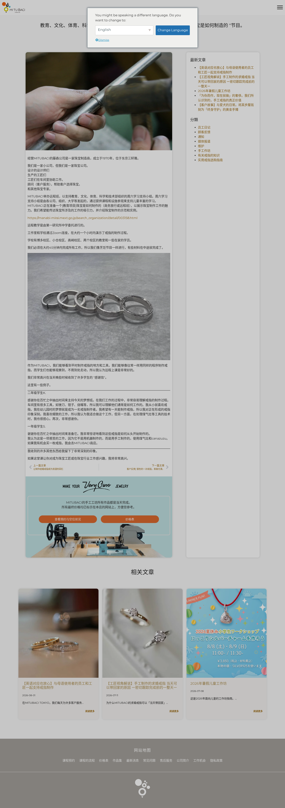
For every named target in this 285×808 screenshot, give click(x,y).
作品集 (117, 760)
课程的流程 (87, 760)
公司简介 (183, 760)
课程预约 (68, 760)
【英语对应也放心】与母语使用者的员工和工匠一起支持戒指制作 (57, 685)
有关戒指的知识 (209, 155)
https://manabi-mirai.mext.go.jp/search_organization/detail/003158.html (82, 218)
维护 (201, 146)
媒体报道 (204, 141)
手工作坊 (204, 151)
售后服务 (166, 760)
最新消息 (132, 760)
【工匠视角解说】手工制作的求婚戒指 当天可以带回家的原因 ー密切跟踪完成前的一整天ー (226, 81)
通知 (201, 137)
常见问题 (149, 760)
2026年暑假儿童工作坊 (214, 91)
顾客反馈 (204, 132)
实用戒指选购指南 (210, 160)
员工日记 (204, 127)
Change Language (173, 30)
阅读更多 (90, 711)
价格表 (103, 760)
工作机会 (199, 760)
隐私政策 (216, 760)
